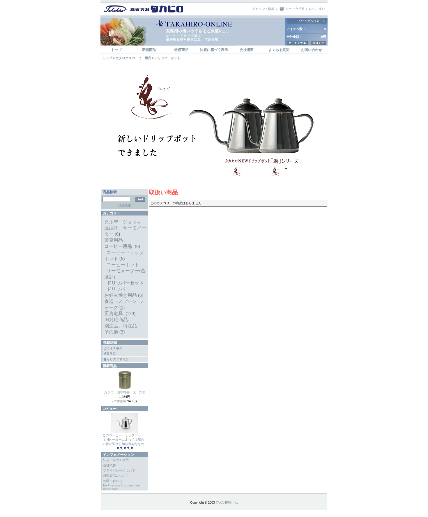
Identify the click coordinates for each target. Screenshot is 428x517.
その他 (111, 331)
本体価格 (120, 401)
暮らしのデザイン (116, 359)
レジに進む (317, 8)
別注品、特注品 (120, 325)
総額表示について (116, 475)
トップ (116, 50)
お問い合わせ (311, 50)
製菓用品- (114, 240)
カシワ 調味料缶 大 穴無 (125, 392)
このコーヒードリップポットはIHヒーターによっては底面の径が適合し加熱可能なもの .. (124, 439)
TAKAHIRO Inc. (227, 502)
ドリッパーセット (167, 58)
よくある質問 (278, 50)
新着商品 (149, 50)
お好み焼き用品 (120, 295)
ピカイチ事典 (113, 348)
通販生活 (109, 353)
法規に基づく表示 (214, 50)
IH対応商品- (116, 319)
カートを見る (295, 8)
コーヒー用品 (141, 58)
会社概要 (247, 50)
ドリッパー (118, 289)
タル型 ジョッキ (123, 221)
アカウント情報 (263, 8)
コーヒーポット (123, 264)
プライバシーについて (119, 470)
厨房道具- (114, 313)
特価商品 (181, 50)
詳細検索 (124, 205)
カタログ (122, 58)
